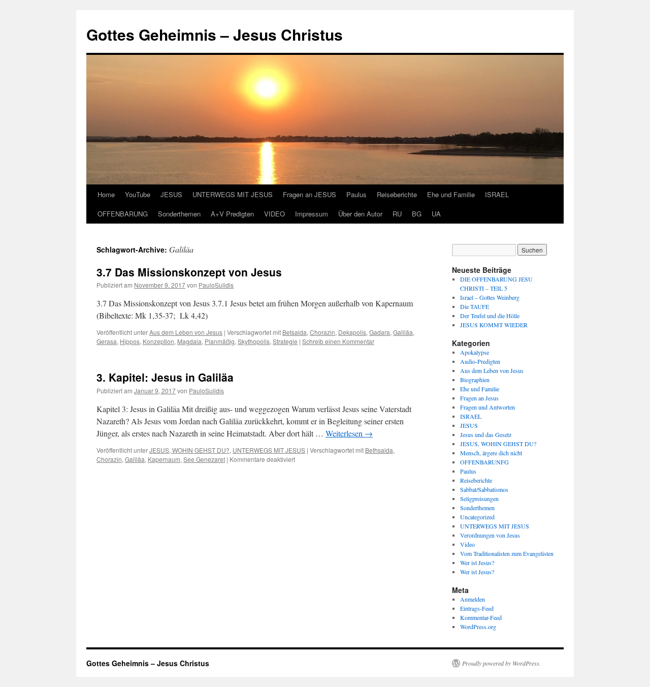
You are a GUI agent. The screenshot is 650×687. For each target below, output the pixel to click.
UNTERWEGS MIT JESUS (232, 194)
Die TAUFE (474, 306)
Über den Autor (360, 213)
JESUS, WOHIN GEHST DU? (189, 450)
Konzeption (158, 341)
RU (397, 213)
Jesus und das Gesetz (485, 434)
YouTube (137, 194)
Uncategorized (477, 517)
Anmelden (472, 599)
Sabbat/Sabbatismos (484, 489)
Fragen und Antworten (487, 407)
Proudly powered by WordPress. (501, 663)
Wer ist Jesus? (477, 562)
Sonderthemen (179, 213)
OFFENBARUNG (123, 213)
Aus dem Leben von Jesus (185, 332)
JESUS (171, 194)
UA (436, 213)
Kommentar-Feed (481, 617)
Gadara (379, 332)
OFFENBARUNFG (484, 462)
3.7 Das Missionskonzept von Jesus (189, 271)
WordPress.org (478, 626)
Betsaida (294, 332)
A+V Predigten (232, 213)
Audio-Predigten (480, 361)
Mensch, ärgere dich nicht (491, 453)
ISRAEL (497, 194)
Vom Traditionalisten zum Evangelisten (507, 553)
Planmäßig (220, 341)
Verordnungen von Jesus (490, 535)
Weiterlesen (349, 433)
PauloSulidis (216, 284)
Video (467, 544)
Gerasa (106, 341)
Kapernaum (164, 459)
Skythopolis (254, 341)
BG (416, 213)
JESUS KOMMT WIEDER (494, 325)
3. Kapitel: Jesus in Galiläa (165, 377)
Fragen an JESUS (309, 194)
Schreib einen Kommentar (338, 341)
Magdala (189, 341)
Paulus (356, 194)
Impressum (311, 213)
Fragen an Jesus (479, 398)
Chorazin (322, 332)
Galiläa (403, 332)
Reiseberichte (397, 194)
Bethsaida (379, 450)
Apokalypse (474, 352)
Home (106, 194)
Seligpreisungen (479, 498)
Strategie (285, 341)
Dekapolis (352, 332)
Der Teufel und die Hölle (489, 315)
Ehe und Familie (451, 194)
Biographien (475, 380)
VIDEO (274, 213)
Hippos (130, 341)
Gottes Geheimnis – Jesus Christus (214, 34)
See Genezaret (204, 459)
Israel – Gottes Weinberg (489, 297)
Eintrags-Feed (477, 608)
